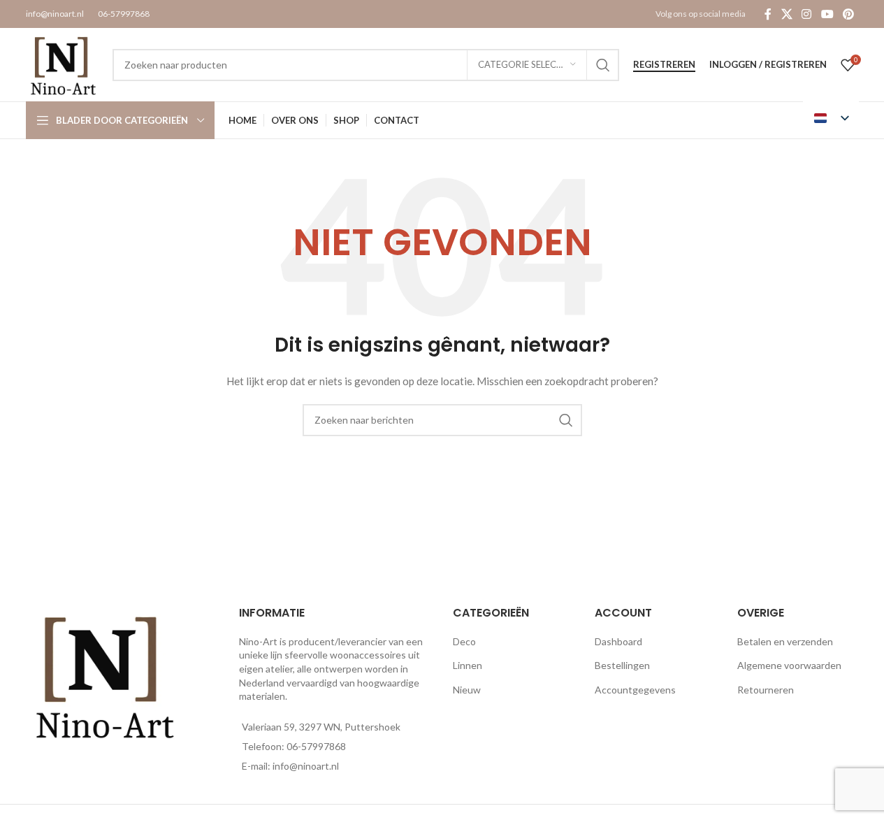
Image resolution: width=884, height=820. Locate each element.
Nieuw (467, 690)
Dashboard (618, 641)
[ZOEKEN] (603, 65)
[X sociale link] (786, 13)
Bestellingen (622, 665)
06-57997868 (124, 13)
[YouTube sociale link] (827, 13)
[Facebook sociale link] (768, 13)
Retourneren (765, 690)
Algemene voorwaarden (789, 665)
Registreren (664, 64)
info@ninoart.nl (55, 13)
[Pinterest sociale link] (848, 13)
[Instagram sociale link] (806, 13)
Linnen (467, 665)
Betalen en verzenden (785, 641)
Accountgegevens (635, 690)
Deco (464, 641)
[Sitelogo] (62, 63)
